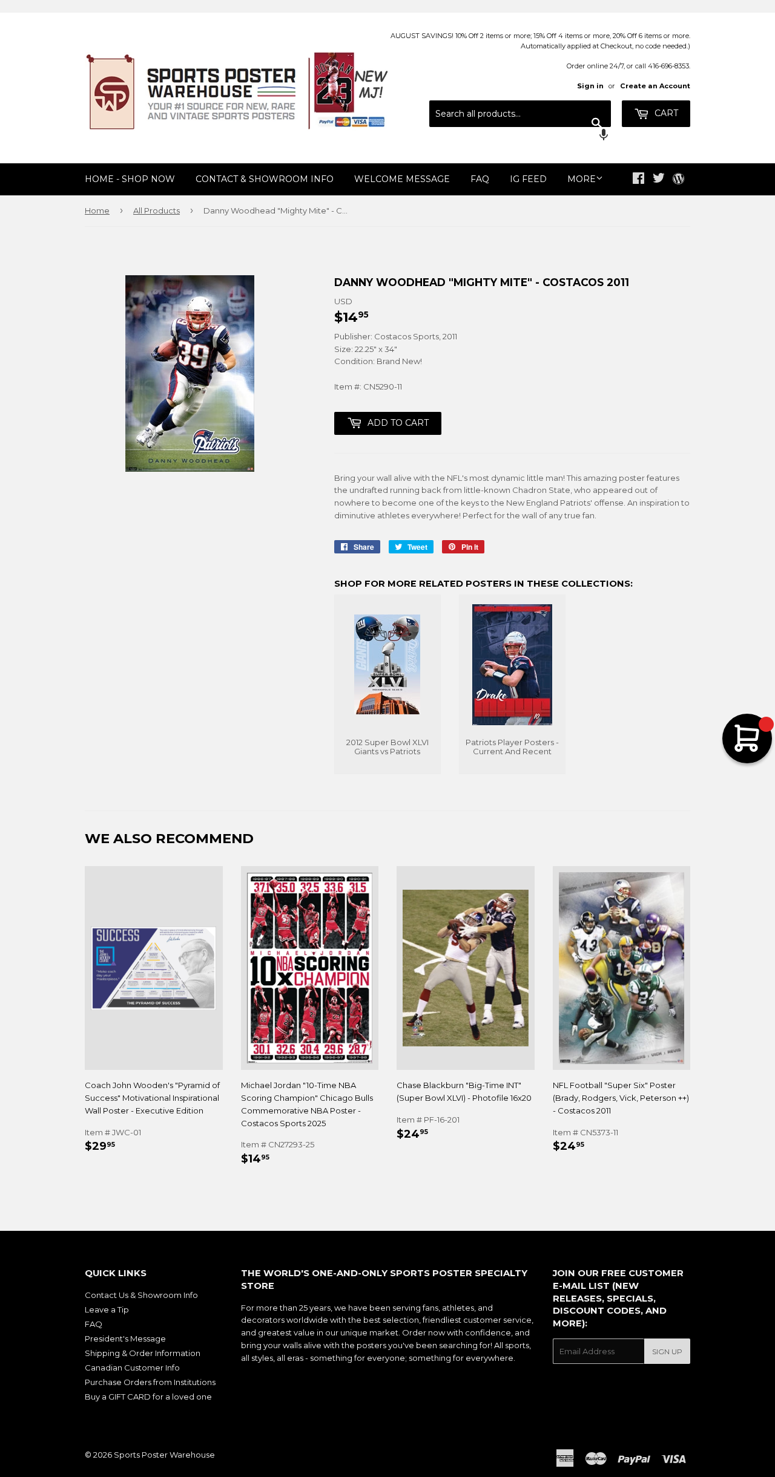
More (581, 179)
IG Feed (528, 179)
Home (97, 210)
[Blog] (678, 179)
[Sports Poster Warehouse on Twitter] (659, 179)
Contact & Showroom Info (265, 179)
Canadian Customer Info (132, 1367)
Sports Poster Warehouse (164, 1454)
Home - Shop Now (130, 179)
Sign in (590, 86)
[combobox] (520, 113)
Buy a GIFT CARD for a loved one (148, 1396)
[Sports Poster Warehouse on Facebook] (638, 179)
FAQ (479, 179)
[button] (520, 136)
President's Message (125, 1338)
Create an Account (655, 86)
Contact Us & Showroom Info (141, 1295)
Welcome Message (402, 179)
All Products (156, 210)
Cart (665, 113)
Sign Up (667, 1351)
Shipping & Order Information (142, 1353)
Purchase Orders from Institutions (150, 1382)
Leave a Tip (107, 1309)
